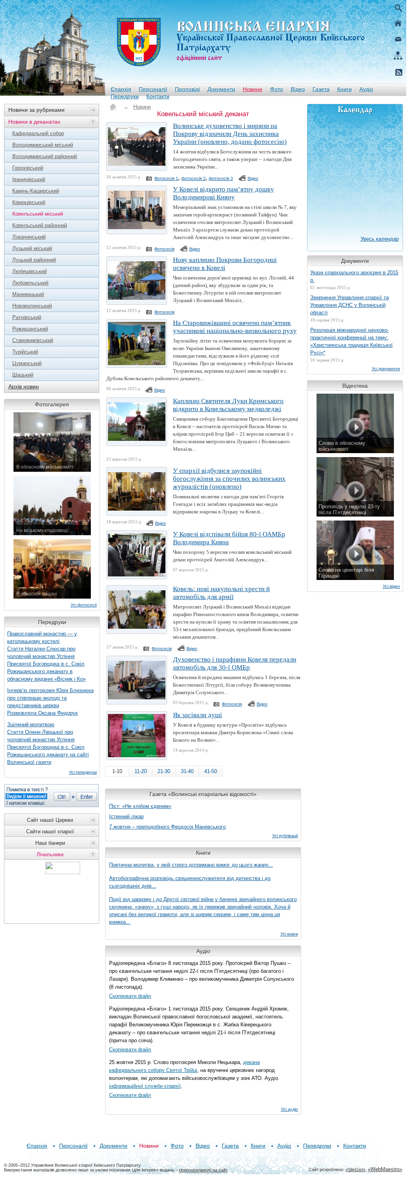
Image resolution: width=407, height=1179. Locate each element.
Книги (344, 89)
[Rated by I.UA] (62, 872)
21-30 (163, 771)
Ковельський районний (39, 225)
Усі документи (386, 368)
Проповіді (187, 89)
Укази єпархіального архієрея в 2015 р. (354, 276)
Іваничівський (28, 179)
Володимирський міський (42, 145)
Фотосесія (164, 249)
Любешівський (29, 271)
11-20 (140, 771)
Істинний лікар (126, 816)
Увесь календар (380, 239)
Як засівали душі (197, 715)
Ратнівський (26, 317)
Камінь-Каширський (35, 191)
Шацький (22, 375)
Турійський (25, 352)
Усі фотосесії (84, 605)
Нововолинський (32, 306)
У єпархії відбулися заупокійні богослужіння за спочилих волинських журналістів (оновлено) (229, 478)
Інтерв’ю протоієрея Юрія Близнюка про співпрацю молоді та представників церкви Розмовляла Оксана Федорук (50, 701)
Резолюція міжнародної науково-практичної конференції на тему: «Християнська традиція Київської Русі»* (351, 341)
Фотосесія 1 (166, 178)
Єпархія (121, 89)
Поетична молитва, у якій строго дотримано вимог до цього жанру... (191, 865)
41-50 (210, 771)
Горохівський (27, 168)
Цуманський (27, 363)
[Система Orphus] (51, 796)
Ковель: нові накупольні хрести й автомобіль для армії (221, 593)
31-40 (187, 771)
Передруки (125, 96)
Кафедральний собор (38, 133)
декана (251, 1062)
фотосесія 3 (221, 178)
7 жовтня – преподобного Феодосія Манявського (167, 827)
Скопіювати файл (130, 996)
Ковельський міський (37, 214)
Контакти (157, 96)
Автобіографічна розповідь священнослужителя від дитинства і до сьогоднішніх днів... (190, 882)
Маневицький (28, 294)
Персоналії (153, 89)
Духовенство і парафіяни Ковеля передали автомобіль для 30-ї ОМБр (234, 663)
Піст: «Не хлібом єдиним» (140, 806)
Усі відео (391, 586)
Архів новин (23, 386)
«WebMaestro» (385, 1169)
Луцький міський (32, 248)
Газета (321, 89)
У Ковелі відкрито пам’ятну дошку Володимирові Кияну (223, 193)
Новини (252, 89)
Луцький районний (34, 260)
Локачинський (29, 237)
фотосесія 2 (193, 178)
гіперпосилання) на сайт (203, 1170)
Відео (298, 89)
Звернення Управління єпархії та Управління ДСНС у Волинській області (349, 305)
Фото (276, 89)
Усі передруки (83, 772)
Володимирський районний (44, 156)
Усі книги (289, 934)
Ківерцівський (28, 202)
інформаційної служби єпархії (145, 1086)
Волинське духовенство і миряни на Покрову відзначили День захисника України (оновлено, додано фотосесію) (230, 133)
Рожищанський (30, 329)
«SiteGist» (355, 1169)
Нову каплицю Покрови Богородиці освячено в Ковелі (225, 264)
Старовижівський (32, 340)
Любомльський (30, 283)
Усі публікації (285, 835)
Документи (221, 89)
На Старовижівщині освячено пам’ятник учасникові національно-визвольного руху (235, 327)
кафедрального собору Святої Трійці (153, 1070)
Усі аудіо (289, 1109)
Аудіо (366, 89)
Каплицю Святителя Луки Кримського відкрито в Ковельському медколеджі (228, 405)
